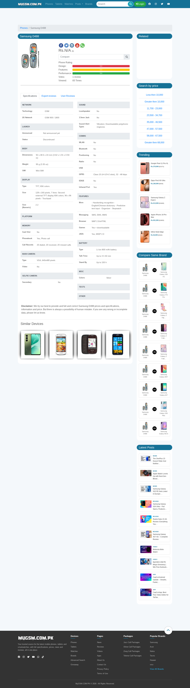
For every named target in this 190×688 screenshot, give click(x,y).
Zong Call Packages (132, 651)
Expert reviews (49, 96)
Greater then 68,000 (154, 142)
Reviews (100, 647)
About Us (101, 660)
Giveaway (75, 665)
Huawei (153, 660)
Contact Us (101, 665)
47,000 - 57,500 (154, 129)
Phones (49, 4)
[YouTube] (32, 657)
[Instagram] (23, 657)
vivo (151, 665)
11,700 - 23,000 (154, 108)
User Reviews (68, 96)
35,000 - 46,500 (154, 122)
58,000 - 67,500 (154, 136)
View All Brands (157, 669)
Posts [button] (78, 4)
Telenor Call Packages (133, 656)
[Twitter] (27, 657)
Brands (88, 4)
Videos (100, 651)
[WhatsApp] (37, 657)
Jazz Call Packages (132, 642)
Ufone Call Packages (132, 647)
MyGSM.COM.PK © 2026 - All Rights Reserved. (95, 684)
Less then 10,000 (154, 95)
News (99, 642)
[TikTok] (42, 657)
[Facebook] (19, 657)
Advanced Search (78, 660)
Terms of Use (102, 673)
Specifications (30, 96)
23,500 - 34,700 (154, 115)
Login (141, 4)
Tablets (58, 4)
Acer (152, 647)
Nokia (152, 651)
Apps (99, 656)
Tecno (152, 656)
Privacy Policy (103, 669)
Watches (69, 4)
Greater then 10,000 (154, 101)
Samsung (154, 642)
